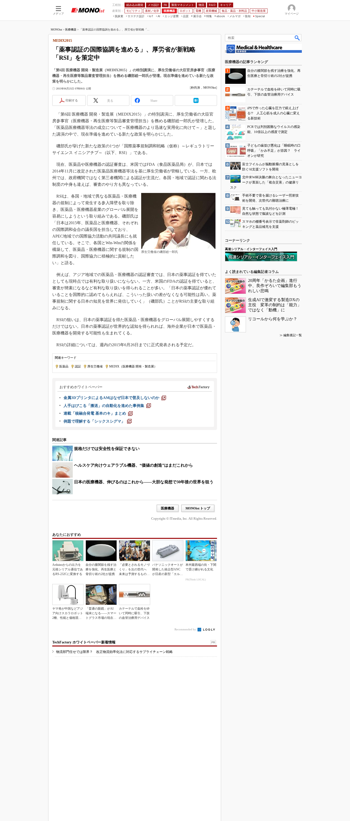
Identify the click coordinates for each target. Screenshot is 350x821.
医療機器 (70, 29)
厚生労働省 (95, 366)
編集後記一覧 (292, 335)
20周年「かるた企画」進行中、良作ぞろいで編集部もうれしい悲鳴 (274, 285)
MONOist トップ (198, 508)
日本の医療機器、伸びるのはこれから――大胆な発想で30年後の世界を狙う (143, 482)
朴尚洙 (195, 87)
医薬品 (63, 366)
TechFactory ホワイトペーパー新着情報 (84, 642)
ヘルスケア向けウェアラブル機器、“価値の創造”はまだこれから (133, 465)
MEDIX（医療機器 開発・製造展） (133, 366)
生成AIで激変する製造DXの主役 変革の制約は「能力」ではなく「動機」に (274, 304)
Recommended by (185, 629)
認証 (78, 366)
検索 (297, 37)
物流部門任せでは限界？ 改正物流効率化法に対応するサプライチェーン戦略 (114, 652)
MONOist (56, 29)
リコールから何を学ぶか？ (272, 319)
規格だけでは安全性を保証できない (107, 448)
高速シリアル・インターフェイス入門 (251, 249)
